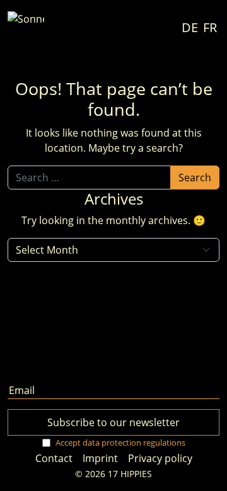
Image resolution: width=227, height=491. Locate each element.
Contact (54, 458)
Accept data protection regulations (120, 442)
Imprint (100, 458)
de (190, 27)
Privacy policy (160, 458)
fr (210, 27)
